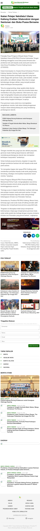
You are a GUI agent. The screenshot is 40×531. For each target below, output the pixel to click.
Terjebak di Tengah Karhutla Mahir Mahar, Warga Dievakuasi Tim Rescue (30, 274)
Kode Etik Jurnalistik (19, 511)
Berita (5, 354)
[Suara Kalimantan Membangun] (20, 2)
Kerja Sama (29, 503)
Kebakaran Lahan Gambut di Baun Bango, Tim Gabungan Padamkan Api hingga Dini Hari (22, 415)
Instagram (30, 518)
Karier (10, 506)
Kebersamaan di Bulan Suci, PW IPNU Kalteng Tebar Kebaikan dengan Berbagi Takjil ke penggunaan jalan (30, 244)
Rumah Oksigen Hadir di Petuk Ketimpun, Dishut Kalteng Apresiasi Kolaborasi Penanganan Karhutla (23, 430)
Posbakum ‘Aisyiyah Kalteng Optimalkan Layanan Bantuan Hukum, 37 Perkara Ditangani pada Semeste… (20, 468)
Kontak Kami (29, 506)
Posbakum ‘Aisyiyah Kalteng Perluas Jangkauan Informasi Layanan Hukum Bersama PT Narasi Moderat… (23, 484)
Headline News (8, 357)
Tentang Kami (29, 508)
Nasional (6, 367)
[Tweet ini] (29, 236)
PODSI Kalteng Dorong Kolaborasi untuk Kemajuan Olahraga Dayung (9, 274)
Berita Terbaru (5, 398)
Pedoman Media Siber (10, 508)
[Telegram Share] (33, 236)
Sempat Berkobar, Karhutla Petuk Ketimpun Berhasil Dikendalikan (29, 292)
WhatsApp (11, 518)
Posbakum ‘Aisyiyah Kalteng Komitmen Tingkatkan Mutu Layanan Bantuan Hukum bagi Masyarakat (22, 476)
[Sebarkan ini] (25, 236)
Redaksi (29, 500)
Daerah (5, 364)
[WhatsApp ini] (37, 236)
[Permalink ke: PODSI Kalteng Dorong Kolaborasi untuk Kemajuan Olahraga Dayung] (10, 266)
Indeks (10, 500)
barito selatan (8, 361)
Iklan (10, 503)
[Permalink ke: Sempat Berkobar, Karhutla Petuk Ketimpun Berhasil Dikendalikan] (30, 284)
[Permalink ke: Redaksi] (3, 27)
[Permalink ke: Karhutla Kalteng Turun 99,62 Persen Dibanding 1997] (30, 304)
